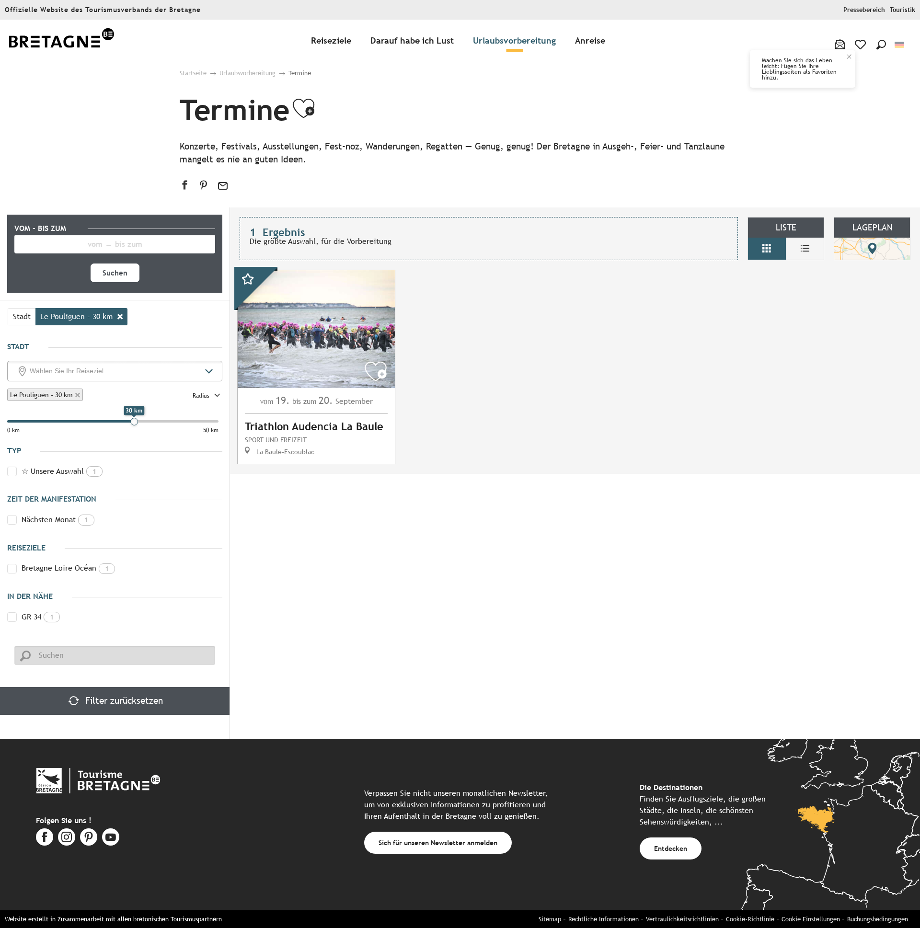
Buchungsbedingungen (877, 919)
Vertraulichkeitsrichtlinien (682, 919)
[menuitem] (61, 41)
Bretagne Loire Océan (65, 568)
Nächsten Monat (55, 519)
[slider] (134, 421)
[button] (881, 44)
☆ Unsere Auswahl (59, 471)
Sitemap (550, 919)
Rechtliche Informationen (603, 919)
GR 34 (38, 616)
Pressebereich (864, 9)
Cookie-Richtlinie (750, 919)
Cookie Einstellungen (811, 919)
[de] (900, 45)
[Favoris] (861, 44)
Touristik (902, 9)
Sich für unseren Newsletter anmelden (438, 842)
